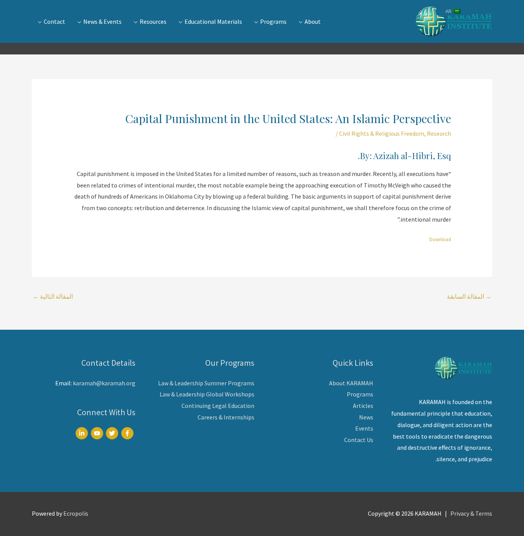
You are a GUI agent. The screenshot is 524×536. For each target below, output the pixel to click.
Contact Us (358, 440)
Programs (360, 394)
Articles (363, 405)
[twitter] (113, 433)
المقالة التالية (53, 296)
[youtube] (98, 433)
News (366, 417)
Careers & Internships (226, 417)
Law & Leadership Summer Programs (206, 383)
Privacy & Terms (471, 513)
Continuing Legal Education (217, 405)
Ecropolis (75, 513)
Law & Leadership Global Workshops (207, 394)
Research (439, 133)
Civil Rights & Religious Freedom (381, 133)
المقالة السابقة (469, 296)
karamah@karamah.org (104, 383)
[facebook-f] (128, 433)
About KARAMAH (351, 383)
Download (440, 239)
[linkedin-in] (83, 433)
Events (364, 428)
